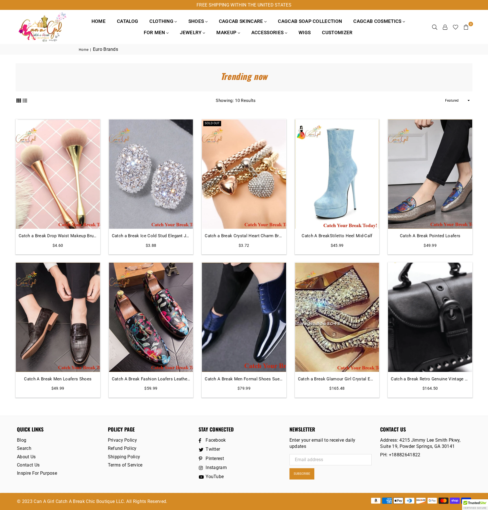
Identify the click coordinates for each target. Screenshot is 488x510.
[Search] (435, 27)
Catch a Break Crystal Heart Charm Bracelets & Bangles (244, 235)
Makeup (227, 32)
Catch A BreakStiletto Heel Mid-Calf (337, 235)
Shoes (196, 21)
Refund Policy (122, 448)
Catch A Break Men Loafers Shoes (57, 379)
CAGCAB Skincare (241, 21)
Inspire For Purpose (37, 473)
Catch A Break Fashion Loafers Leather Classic (151, 379)
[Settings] (445, 27)
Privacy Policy (122, 440)
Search (24, 448)
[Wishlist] (455, 27)
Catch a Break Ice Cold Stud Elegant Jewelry (151, 235)
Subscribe (302, 474)
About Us (26, 456)
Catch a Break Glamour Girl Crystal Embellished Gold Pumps (337, 379)
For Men (155, 32)
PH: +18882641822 (400, 454)
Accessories (268, 32)
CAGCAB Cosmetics (377, 21)
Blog (21, 440)
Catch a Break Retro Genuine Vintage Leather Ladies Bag (430, 379)
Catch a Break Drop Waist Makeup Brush (58, 235)
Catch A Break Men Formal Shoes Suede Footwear (244, 379)
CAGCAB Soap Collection (310, 21)
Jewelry (191, 32)
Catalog (127, 21)
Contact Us (28, 465)
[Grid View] (19, 100)
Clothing (162, 21)
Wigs (305, 32)
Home (98, 21)
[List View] (25, 100)
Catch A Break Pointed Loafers (430, 235)
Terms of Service (125, 465)
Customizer (337, 32)
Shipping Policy (124, 456)
